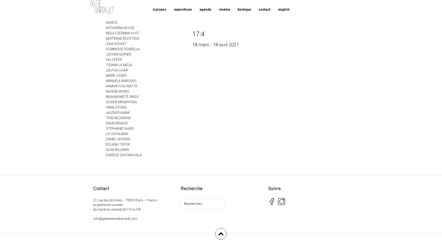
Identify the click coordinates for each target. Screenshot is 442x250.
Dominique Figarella (123, 49)
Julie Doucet (116, 44)
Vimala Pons (116, 107)
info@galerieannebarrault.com (115, 219)
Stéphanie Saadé (120, 128)
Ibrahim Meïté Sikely (122, 97)
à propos (159, 9)
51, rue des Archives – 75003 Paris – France (125, 200)
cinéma (224, 9)
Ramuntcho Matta (121, 86)
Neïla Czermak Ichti (122, 33)
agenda (205, 9)
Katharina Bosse (120, 28)
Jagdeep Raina (118, 113)
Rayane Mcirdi (117, 91)
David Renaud (117, 123)
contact (264, 9)
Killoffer (114, 60)
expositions (183, 9)
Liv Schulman (117, 134)
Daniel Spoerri (118, 139)
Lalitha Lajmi (117, 70)
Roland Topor (118, 144)
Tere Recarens (118, 118)
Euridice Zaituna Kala (124, 155)
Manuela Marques (121, 81)
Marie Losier (116, 75)
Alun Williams (117, 150)
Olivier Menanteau (121, 102)
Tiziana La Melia (119, 65)
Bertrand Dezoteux (122, 38)
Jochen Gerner (118, 54)
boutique (244, 9)
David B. (112, 22)
